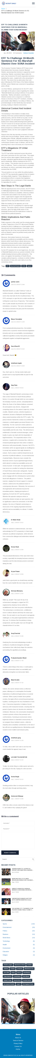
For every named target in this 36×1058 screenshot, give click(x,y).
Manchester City (29, 968)
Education (19, 951)
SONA (24, 266)
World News (19, 937)
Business (19, 934)
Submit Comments (10, 852)
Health (19, 944)
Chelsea (6, 968)
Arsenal (12, 968)
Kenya (13, 972)
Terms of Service (18, 1040)
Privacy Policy (18, 1043)
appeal (29, 266)
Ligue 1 (19, 984)
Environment (19, 948)
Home (3, 8)
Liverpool (19, 968)
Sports (19, 924)
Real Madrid (26, 972)
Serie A (19, 972)
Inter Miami (26, 976)
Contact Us (18, 1046)
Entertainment (19, 927)
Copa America (7, 976)
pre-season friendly (9, 984)
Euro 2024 (6, 972)
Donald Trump (7, 980)
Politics (19, 931)
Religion (19, 955)
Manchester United (20, 964)
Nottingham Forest (28, 984)
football (29, 964)
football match (27, 980)
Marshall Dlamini (15, 266)
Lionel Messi (17, 976)
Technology (19, 941)
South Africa (17, 980)
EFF (7, 266)
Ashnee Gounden (28, 53)
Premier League (8, 964)
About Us (18, 1037)
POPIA (18, 1049)
